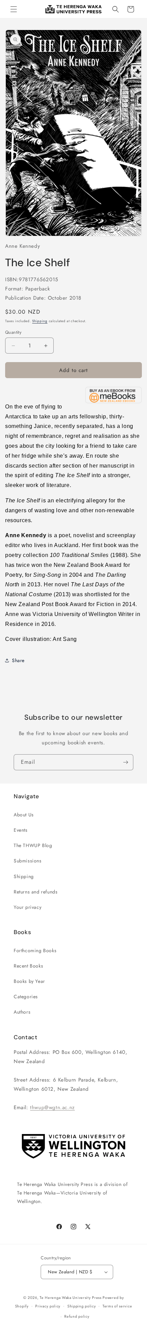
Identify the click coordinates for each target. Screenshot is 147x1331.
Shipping (40, 321)
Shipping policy (81, 1306)
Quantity (13, 332)
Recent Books (28, 965)
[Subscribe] (125, 762)
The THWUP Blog (33, 845)
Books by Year (29, 981)
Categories (26, 996)
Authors (22, 1011)
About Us (24, 814)
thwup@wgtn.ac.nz (52, 1107)
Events (21, 830)
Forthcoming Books (35, 950)
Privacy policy (48, 1306)
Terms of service (117, 1306)
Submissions (28, 860)
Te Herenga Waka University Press (70, 1297)
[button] (13, 9)
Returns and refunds (35, 891)
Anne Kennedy (22, 246)
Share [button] (18, 660)
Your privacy (27, 907)
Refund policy (76, 1316)
